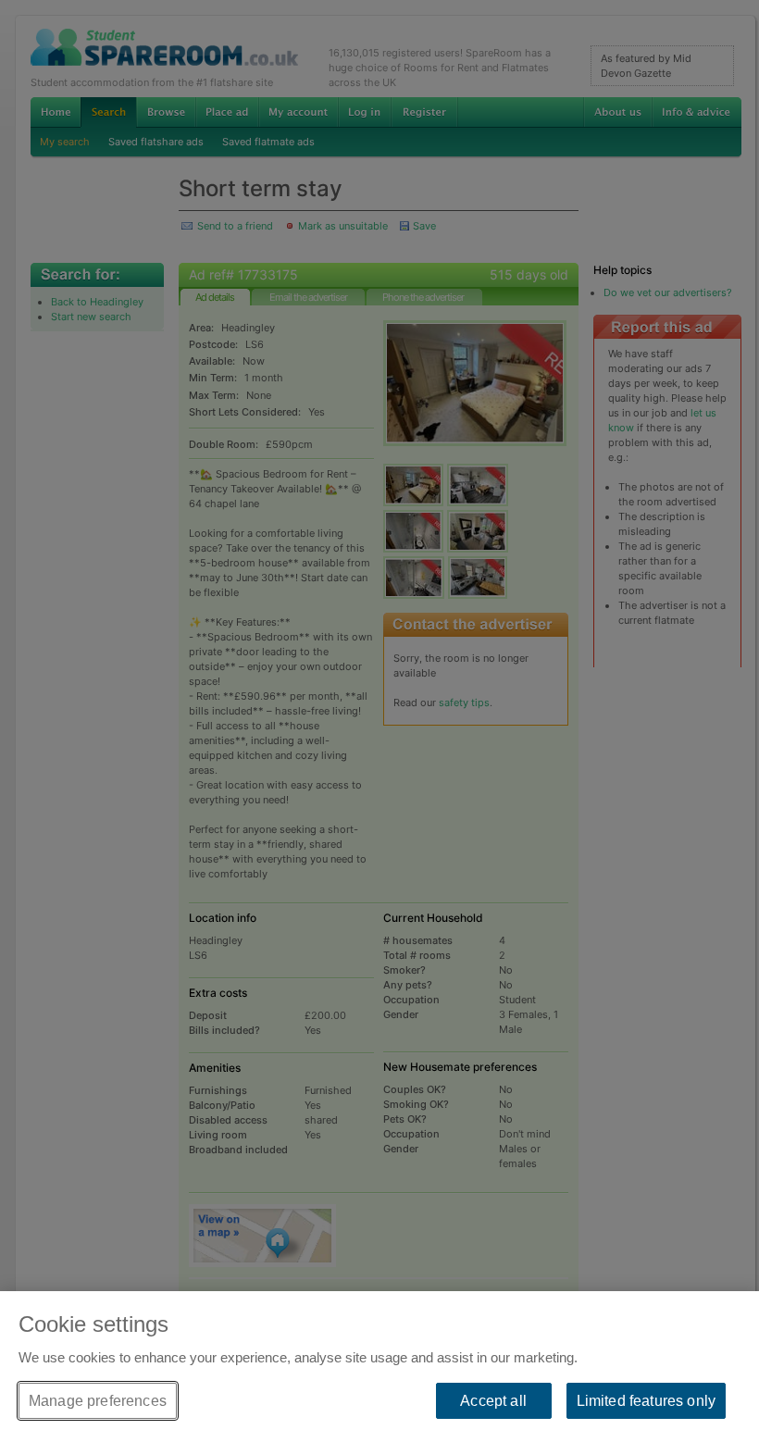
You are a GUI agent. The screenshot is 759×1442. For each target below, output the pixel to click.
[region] (379, 1366)
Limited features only (646, 1401)
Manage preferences (98, 1401)
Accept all (493, 1401)
